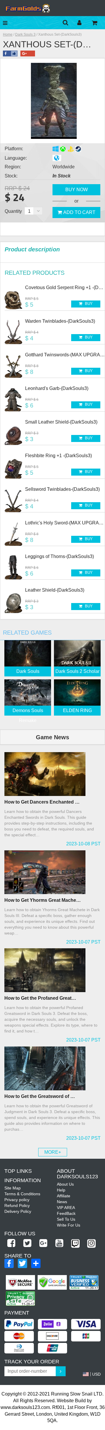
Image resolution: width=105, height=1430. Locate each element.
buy (88, 303)
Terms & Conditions (22, 1193)
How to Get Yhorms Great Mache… (42, 900)
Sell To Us (66, 1219)
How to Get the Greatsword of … (39, 1096)
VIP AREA (66, 1207)
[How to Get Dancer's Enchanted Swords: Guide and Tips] (52, 774)
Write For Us (68, 1225)
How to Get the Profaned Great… (40, 998)
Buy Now (76, 189)
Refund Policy (17, 1205)
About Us (65, 1184)
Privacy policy (16, 1199)
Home (8, 34)
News (62, 1201)
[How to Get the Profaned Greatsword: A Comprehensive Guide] (52, 970)
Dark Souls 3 (25, 34)
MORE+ (52, 1152)
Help (61, 1190)
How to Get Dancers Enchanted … (42, 801)
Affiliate (63, 1196)
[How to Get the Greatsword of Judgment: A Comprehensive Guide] (52, 1068)
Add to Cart (79, 212)
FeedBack (66, 1213)
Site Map (12, 1188)
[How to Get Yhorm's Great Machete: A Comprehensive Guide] (52, 872)
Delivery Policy (17, 1211)
